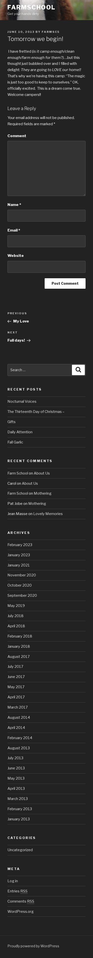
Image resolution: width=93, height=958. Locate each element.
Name (14, 204)
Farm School (17, 473)
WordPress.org (20, 911)
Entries (17, 891)
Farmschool (31, 7)
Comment (16, 136)
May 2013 (16, 778)
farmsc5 (51, 32)
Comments (20, 901)
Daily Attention (19, 432)
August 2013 (18, 748)
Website (15, 255)
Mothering (43, 493)
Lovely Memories (48, 514)
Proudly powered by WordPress (33, 946)
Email (13, 230)
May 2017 (16, 687)
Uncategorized (20, 850)
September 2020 (22, 595)
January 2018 (18, 646)
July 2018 (15, 616)
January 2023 (18, 555)
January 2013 (18, 819)
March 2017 (17, 707)
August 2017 (18, 656)
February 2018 (19, 636)
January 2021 (18, 565)
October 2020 (19, 585)
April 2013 (16, 788)
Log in (12, 881)
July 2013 (15, 758)
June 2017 (16, 677)
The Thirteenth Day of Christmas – (35, 411)
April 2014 (16, 727)
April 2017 (16, 697)
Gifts (11, 422)
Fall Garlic (15, 442)
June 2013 (16, 768)
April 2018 (16, 626)
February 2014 (19, 738)
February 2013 (19, 809)
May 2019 (16, 605)
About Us (42, 473)
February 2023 (19, 545)
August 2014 (18, 717)
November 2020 (21, 575)
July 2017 (15, 666)
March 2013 (17, 799)
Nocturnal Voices (21, 401)
